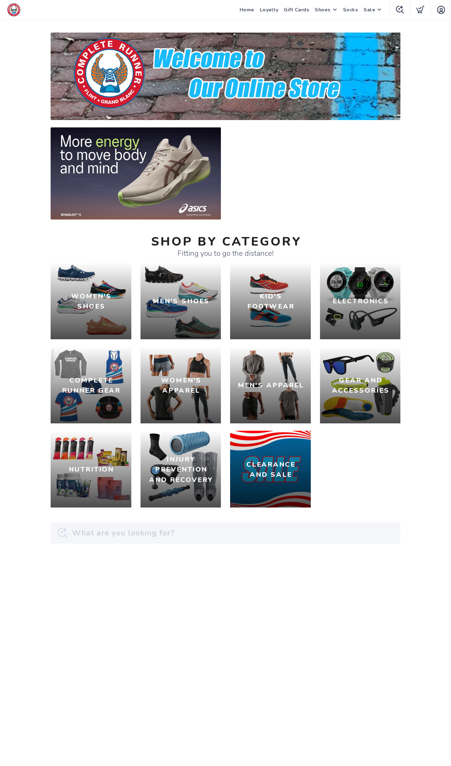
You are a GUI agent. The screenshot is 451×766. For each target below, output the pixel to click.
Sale (369, 9)
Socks (350, 9)
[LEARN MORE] (225, 75)
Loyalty (269, 9)
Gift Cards (296, 9)
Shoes (323, 9)
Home (247, 9)
